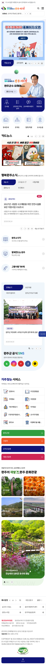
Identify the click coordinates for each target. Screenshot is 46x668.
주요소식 (7, 63)
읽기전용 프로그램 (17, 626)
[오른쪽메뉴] (43, 8)
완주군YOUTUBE (31, 293)
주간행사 (21, 188)
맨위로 (23, 661)
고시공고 (21, 182)
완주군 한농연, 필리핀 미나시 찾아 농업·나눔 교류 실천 (15, 14)
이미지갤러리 (10, 293)
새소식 (6, 182)
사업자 (5, 441)
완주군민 (6, 433)
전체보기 (9, 287)
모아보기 (41, 63)
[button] (25, 14)
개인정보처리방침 (6, 620)
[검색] (38, 8)
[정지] (30, 14)
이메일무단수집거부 (7, 623)
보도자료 (28, 287)
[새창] (7, 364)
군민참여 (20, 63)
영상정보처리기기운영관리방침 (24, 620)
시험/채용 (36, 182)
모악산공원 (7, 449)
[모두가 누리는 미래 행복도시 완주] (13, 8)
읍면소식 (7, 188)
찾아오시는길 (20, 623)
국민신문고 (29, 600)
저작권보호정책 (31, 623)
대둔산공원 (7, 457)
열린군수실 (9, 92)
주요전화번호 (5, 626)
